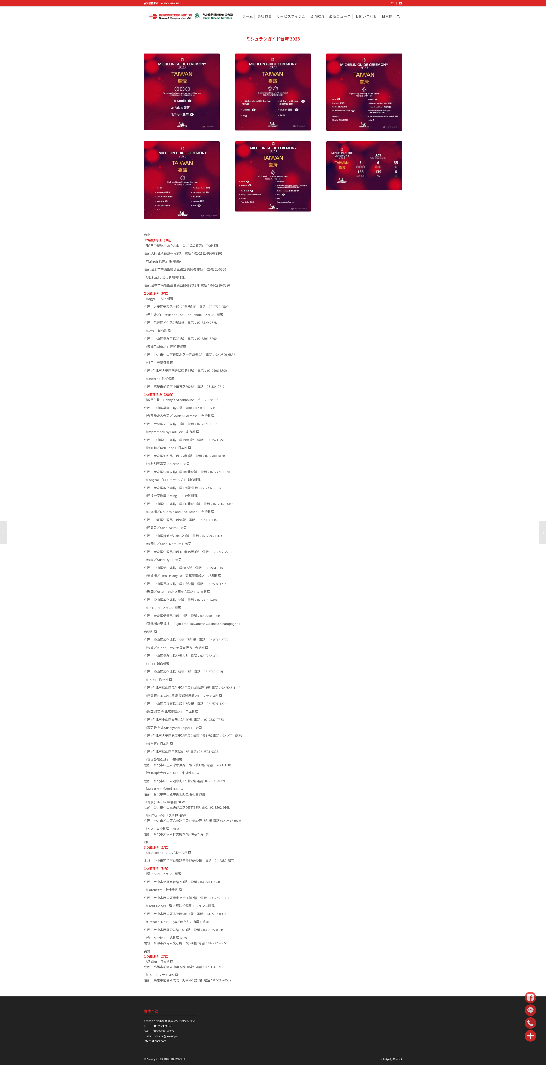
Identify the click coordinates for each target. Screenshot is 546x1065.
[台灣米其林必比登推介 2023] (3, 532)
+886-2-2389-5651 (170, 3)
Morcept (397, 1059)
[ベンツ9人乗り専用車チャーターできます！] (542, 532)
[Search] (398, 16)
